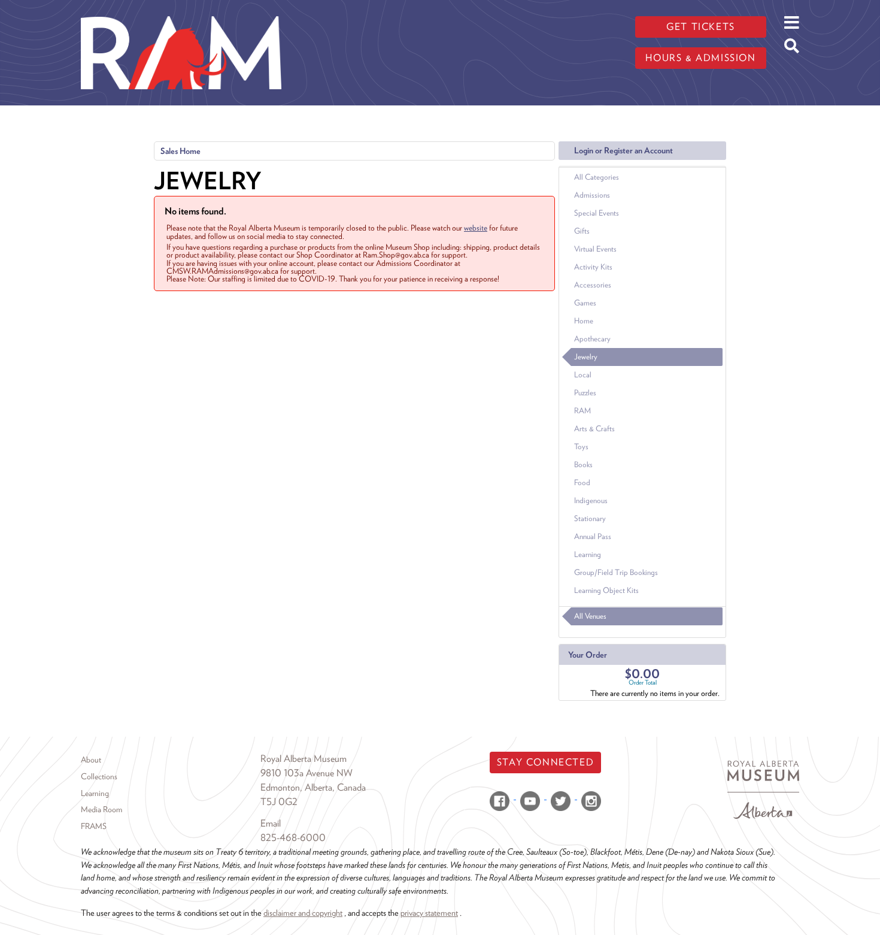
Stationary (590, 518)
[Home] (181, 9)
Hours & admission (700, 57)
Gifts (582, 230)
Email (270, 823)
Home (583, 320)
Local (582, 374)
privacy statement (429, 912)
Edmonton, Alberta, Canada (313, 787)
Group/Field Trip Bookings (616, 572)
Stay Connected (545, 762)
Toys (581, 446)
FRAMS (94, 826)
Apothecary (592, 338)
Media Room (101, 809)
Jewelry (585, 356)
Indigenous (591, 500)
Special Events (596, 212)
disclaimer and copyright (302, 912)
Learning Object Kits (606, 590)
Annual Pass (592, 536)
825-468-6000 (293, 837)
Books (583, 464)
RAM (582, 410)
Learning (587, 554)
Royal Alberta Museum (303, 758)
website (475, 227)
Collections (99, 776)
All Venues (590, 616)
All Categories (596, 177)
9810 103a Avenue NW (306, 773)
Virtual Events (595, 248)
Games (585, 302)
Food (582, 482)
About (91, 759)
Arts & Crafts (594, 428)
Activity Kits (593, 266)
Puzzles (585, 392)
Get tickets (700, 26)
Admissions (592, 194)
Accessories (592, 284)
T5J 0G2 (279, 801)
